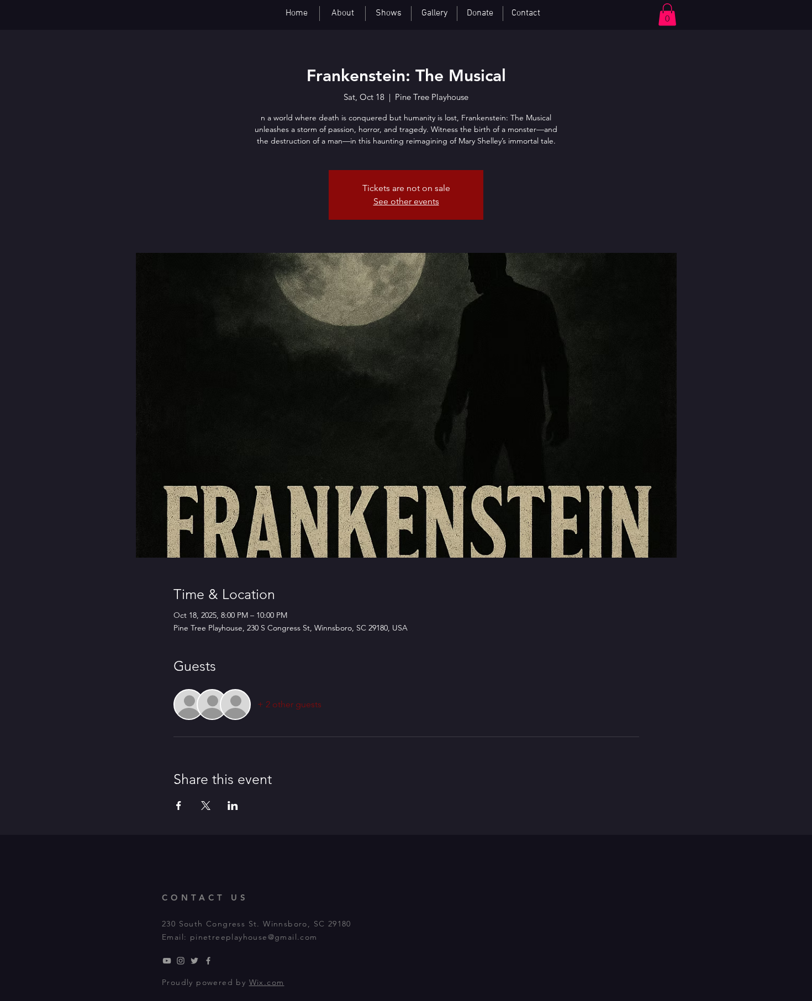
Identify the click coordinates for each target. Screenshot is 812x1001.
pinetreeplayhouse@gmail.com (254, 937)
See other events (406, 201)
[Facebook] (208, 961)
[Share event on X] (206, 805)
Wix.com (266, 982)
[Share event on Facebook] (178, 805)
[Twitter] (194, 961)
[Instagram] (181, 961)
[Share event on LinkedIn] (233, 805)
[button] (667, 14)
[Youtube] (167, 961)
